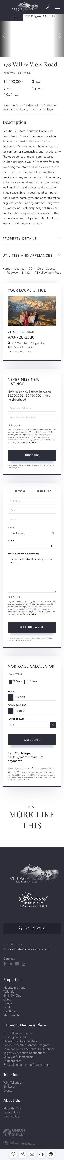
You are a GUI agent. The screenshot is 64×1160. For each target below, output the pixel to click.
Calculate (32, 739)
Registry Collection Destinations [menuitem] (24, 1053)
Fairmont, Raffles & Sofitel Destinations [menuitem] (28, 1049)
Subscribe (32, 455)
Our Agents (25, 352)
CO (30, 268)
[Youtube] (17, 964)
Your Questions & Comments (23, 553)
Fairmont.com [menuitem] (12, 1061)
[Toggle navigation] (57, 7)
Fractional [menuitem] (9, 1011)
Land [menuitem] (6, 1007)
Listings (19, 268)
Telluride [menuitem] (8, 991)
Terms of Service (21, 640)
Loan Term (15, 674)
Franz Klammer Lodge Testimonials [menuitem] (26, 1065)
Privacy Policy (29, 442)
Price (11, 691)
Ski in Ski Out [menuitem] (12, 995)
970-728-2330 (21, 337)
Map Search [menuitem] (11, 1015)
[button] (5, 35)
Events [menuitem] (7, 1090)
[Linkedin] (10, 964)
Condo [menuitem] (7, 999)
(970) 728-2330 (35, 928)
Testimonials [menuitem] (11, 1116)
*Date (11, 527)
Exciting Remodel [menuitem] (14, 1037)
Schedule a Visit (44, 491)
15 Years (33, 681)
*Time (11, 540)
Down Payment (17, 705)
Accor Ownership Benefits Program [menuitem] (26, 1045)
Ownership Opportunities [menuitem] (20, 1041)
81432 (26, 272)
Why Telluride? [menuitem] (13, 1083)
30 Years (17, 681)
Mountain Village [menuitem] (14, 987)
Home (6, 268)
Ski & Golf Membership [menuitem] (18, 1057)
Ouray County (46, 268)
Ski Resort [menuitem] (9, 1086)
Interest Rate (16, 719)
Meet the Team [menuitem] (13, 1108)
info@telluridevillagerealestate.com (26, 949)
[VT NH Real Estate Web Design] (32, 1133)
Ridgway (12, 272)
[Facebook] (4, 964)
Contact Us (13, 352)
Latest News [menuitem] (11, 1112)
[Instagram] (23, 964)
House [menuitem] (7, 1003)
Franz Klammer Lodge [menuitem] (17, 1033)
